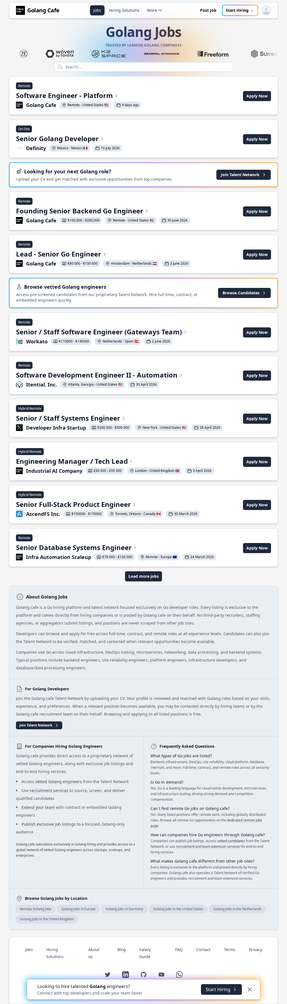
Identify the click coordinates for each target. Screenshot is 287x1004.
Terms (229, 949)
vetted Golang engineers (58, 781)
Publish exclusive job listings (49, 824)
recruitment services (49, 790)
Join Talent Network (240, 174)
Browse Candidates (241, 292)
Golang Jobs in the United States (178, 909)
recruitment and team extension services (208, 846)
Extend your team (38, 807)
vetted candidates (231, 840)
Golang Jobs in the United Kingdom (47, 919)
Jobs (97, 10)
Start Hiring (237, 10)
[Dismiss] (249, 989)
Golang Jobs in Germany (124, 909)
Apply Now (257, 96)
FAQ (179, 949)
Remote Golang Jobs (35, 909)
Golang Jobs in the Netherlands (237, 909)
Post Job (208, 10)
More (152, 10)
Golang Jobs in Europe (78, 909)
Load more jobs (143, 576)
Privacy (255, 949)
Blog (121, 949)
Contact (203, 949)
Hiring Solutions (124, 10)
